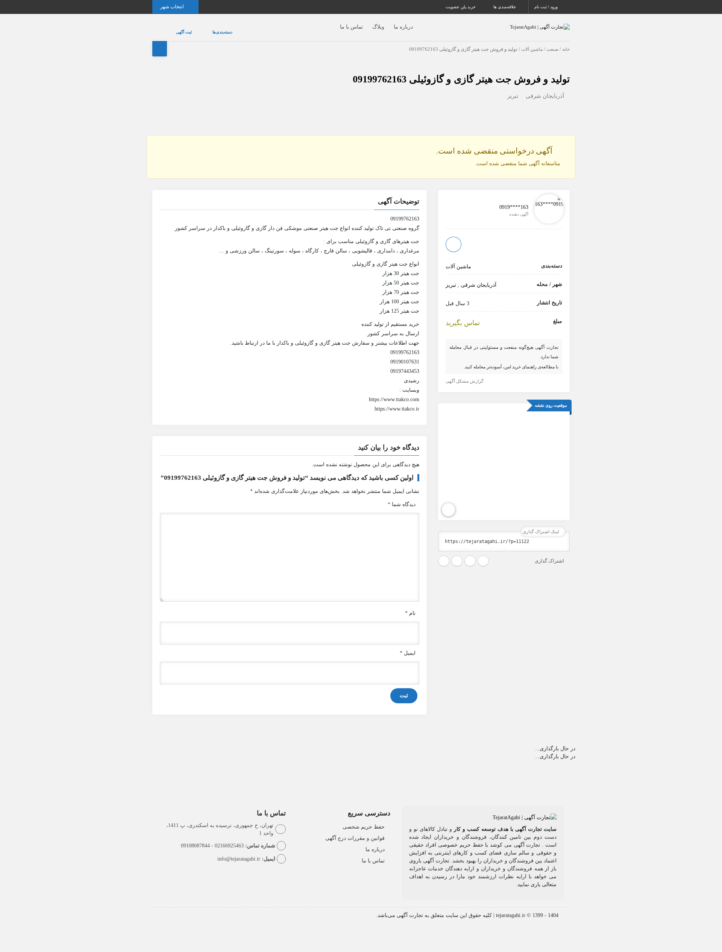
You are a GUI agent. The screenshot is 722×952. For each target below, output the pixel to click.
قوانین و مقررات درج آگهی (355, 830)
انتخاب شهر (172, 6)
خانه (566, 41)
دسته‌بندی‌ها (200, 28)
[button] (289, 195)
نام (410, 605)
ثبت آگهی (176, 28)
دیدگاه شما (402, 497)
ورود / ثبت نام (546, 7)
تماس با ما (336, 23)
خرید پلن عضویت (461, 7)
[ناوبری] (448, 502)
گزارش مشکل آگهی (465, 373)
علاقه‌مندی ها (505, 7)
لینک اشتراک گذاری (541, 524)
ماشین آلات (532, 41)
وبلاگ (363, 23)
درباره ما (388, 23)
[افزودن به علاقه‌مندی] (453, 236)
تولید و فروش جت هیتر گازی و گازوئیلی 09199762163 (461, 71)
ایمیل (408, 645)
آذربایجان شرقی (545, 88)
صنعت (552, 41)
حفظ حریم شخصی (364, 819)
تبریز (512, 88)
